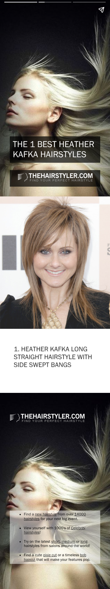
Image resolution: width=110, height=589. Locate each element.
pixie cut (50, 555)
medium (68, 541)
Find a (29, 514)
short (55, 541)
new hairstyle (46, 514)
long (83, 541)
